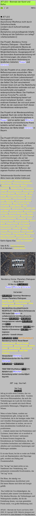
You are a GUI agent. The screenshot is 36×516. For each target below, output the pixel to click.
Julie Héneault (16, 514)
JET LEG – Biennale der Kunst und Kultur (15, 3)
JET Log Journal (18, 383)
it (7, 8)
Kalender (18, 292)
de (2, 8)
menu (33, 8)
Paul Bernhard (30, 514)
